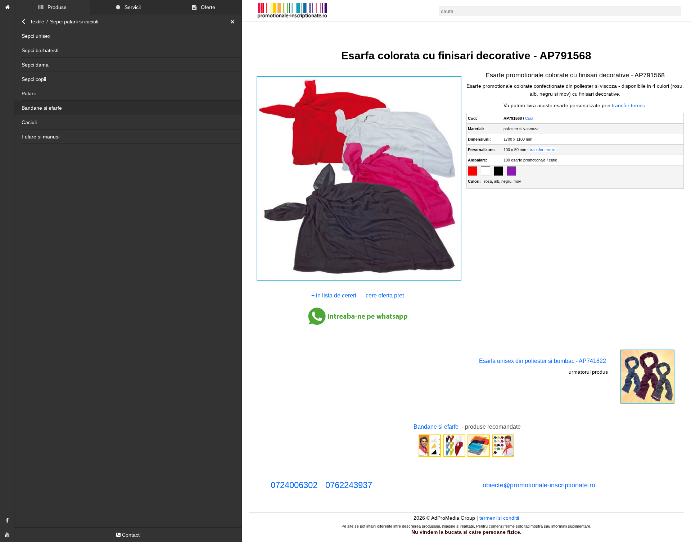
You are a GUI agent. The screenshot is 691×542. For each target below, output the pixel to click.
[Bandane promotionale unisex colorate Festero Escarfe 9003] (503, 456)
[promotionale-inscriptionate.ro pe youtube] (7, 535)
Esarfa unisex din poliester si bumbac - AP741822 (542, 361)
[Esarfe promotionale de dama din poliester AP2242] (478, 456)
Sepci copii (34, 79)
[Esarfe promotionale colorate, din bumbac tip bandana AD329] (454, 456)
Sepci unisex (36, 36)
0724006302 (294, 485)
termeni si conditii (499, 518)
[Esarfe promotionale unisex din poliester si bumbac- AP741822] (647, 403)
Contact (130, 535)
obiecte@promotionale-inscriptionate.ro (539, 485)
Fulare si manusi (40, 137)
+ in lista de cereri (333, 295)
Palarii (29, 93)
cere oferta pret (385, 295)
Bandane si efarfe (42, 108)
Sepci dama (35, 65)
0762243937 (348, 485)
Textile (37, 21)
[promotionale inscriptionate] (7, 7)
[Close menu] (234, 21)
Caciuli (29, 122)
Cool (529, 118)
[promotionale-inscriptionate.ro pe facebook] (7, 520)
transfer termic (628, 105)
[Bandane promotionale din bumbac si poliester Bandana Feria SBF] (429, 456)
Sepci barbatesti (40, 50)
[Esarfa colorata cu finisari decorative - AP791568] (358, 280)
